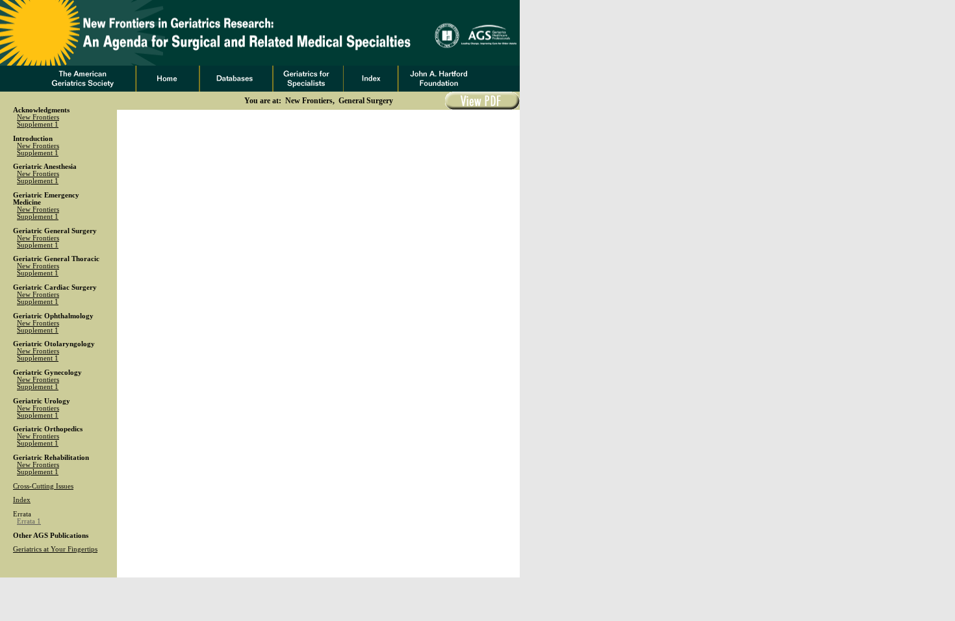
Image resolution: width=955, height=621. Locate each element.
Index (22, 499)
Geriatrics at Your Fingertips (55, 549)
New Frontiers (38, 117)
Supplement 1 (37, 124)
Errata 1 (29, 521)
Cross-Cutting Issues (43, 486)
